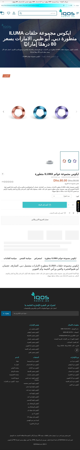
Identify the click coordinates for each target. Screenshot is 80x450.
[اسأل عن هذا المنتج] (2, 173)
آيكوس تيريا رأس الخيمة (72, 381)
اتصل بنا (16, 364)
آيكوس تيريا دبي (74, 361)
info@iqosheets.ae (64, 335)
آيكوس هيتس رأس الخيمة (32, 349)
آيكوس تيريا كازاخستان (32, 364)
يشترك (7, 313)
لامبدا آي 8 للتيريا (34, 423)
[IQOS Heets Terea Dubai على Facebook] (63, 5)
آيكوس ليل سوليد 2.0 (33, 417)
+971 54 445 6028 (68, 332)
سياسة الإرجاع (15, 371)
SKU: (77, 177)
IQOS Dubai (54, 177)
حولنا (17, 361)
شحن (77, 183)
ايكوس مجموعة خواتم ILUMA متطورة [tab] (60, 258)
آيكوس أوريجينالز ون (33, 407)
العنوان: (76, 339)
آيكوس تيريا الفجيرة (73, 374)
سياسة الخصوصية (14, 374)
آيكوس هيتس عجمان (33, 339)
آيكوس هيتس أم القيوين (32, 345)
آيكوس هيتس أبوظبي (33, 332)
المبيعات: (76, 332)
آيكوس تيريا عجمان (73, 371)
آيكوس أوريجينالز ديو (33, 403)
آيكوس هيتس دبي (34, 329)
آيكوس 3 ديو (35, 413)
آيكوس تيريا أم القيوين (73, 378)
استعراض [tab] (38, 258)
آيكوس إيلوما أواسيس (33, 400)
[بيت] (57, 56)
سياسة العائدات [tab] (10, 258)
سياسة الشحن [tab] (25, 258)
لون (77, 196)
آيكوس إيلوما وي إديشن (32, 386)
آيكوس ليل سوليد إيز (33, 410)
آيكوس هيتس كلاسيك (33, 371)
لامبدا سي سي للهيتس (33, 420)
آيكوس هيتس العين (33, 352)
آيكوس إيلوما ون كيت (33, 397)
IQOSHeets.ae (37, 444)
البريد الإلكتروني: (74, 335)
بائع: (59, 177)
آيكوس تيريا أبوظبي (73, 364)
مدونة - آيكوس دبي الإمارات (11, 381)
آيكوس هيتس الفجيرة (33, 342)
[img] (8, 182)
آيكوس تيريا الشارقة (73, 368)
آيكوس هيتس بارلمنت (33, 374)
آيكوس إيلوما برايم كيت (32, 390)
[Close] (3, 1)
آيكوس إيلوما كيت (34, 393)
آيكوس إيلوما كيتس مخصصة (31, 383)
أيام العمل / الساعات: (73, 342)
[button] (3, 111)
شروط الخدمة (15, 378)
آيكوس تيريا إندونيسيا (33, 361)
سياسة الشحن (15, 368)
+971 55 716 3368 (66, 329)
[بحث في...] (21, 13)
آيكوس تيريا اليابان (34, 368)
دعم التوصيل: (75, 329)
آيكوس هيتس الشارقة (33, 335)
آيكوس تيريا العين (74, 385)
